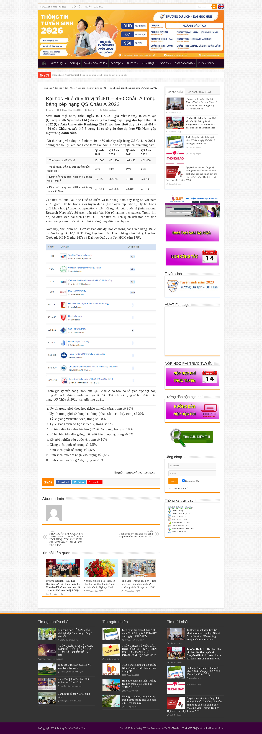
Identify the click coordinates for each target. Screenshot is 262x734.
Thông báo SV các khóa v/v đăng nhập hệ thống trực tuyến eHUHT (136, 534)
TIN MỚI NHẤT (175, 91)
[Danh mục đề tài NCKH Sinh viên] (47, 698)
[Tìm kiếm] (214, 6)
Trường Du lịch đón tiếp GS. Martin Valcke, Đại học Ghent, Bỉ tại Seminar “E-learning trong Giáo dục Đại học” (203, 634)
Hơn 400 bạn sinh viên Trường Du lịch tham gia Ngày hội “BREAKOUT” (139, 683)
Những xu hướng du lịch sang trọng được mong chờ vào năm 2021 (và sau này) (139, 699)
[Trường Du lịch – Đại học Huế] (131, 34)
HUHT (44, 63)
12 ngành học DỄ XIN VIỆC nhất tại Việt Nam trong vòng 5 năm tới (75, 633)
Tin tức (58, 87)
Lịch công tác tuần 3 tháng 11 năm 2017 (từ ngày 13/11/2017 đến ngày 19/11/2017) (139, 633)
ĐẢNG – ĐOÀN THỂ (94, 63)
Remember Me (192, 481)
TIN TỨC (131, 63)
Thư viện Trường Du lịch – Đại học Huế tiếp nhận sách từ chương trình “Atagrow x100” (139, 584)
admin (51, 110)
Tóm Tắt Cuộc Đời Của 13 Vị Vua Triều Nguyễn (74, 666)
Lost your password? (178, 488)
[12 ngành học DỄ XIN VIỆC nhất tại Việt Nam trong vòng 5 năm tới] (47, 634)
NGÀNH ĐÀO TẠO (94, 7)
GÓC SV (164, 63)
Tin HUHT (70, 87)
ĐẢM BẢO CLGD (184, 63)
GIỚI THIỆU (57, 63)
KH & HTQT (148, 63)
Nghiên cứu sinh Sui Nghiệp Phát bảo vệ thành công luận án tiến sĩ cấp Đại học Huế (99, 584)
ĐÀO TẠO (116, 63)
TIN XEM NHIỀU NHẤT (199, 91)
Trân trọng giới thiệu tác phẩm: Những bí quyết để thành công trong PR (139, 668)
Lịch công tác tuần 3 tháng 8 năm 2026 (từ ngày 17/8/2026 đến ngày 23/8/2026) (200, 140)
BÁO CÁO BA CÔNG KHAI (65, 74)
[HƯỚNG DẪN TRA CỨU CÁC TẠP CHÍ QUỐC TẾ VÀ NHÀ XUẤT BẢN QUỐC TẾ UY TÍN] (47, 650)
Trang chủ (47, 87)
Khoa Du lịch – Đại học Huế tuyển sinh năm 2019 (73, 681)
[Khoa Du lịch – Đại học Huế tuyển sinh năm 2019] (47, 684)
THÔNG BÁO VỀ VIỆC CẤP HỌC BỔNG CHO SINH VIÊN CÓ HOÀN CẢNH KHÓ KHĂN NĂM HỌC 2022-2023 (139, 650)
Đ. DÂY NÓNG (206, 63)
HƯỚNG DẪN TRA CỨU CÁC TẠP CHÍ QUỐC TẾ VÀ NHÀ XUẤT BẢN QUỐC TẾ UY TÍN (75, 650)
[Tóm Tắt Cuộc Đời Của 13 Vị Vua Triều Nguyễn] (47, 669)
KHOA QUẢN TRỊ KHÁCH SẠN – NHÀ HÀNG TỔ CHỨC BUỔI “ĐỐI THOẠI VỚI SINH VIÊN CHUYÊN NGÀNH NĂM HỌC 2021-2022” (66, 538)
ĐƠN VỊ (74, 63)
